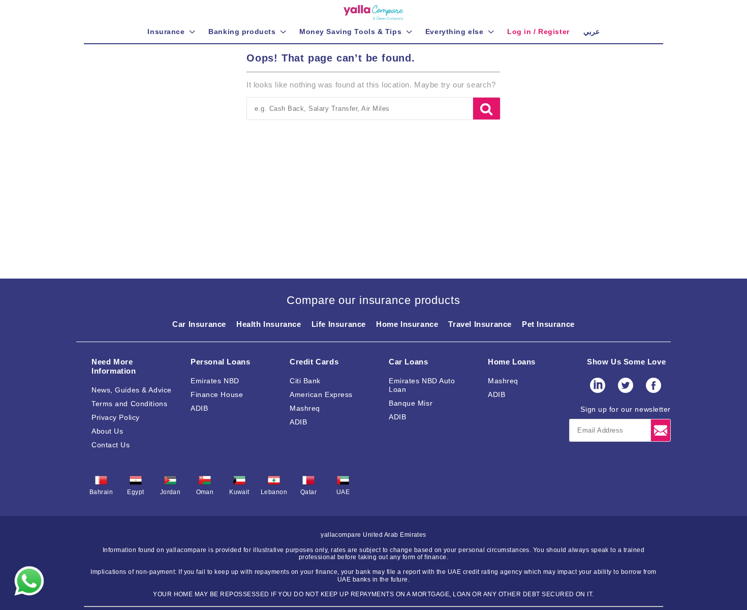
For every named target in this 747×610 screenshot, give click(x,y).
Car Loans (408, 361)
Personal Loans (220, 361)
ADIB (199, 408)
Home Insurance (407, 324)
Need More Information (113, 366)
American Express (321, 394)
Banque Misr (410, 403)
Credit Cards (314, 361)
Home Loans (512, 361)
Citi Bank (305, 381)
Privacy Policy (115, 417)
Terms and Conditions (129, 404)
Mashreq (305, 408)
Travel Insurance (480, 324)
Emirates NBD (215, 381)
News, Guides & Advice (131, 390)
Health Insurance (268, 324)
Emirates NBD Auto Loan (422, 385)
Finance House (217, 394)
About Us (107, 431)
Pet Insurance (548, 324)
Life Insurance (339, 324)
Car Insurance (199, 324)
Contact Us (110, 445)
